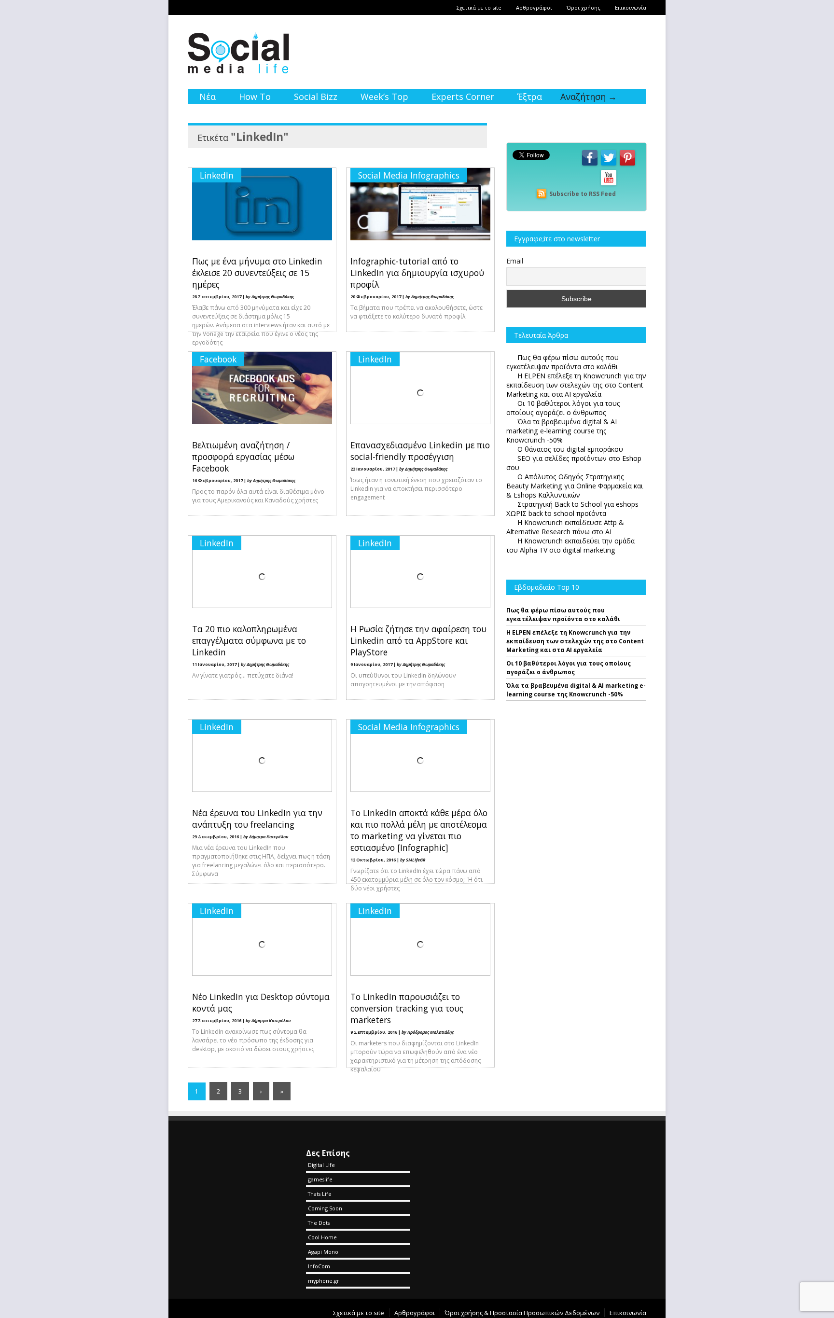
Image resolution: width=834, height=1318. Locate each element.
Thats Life (320, 1193)
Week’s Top (384, 96)
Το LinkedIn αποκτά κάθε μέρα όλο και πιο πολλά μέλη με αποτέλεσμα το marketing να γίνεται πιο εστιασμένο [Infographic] (418, 830)
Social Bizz (315, 96)
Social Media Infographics (408, 175)
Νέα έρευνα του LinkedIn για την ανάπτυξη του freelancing (257, 818)
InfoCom (319, 1266)
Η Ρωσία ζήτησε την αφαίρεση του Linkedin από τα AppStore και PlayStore (418, 640)
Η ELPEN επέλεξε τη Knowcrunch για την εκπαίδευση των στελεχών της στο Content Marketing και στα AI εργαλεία (575, 641)
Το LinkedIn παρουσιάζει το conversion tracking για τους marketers (406, 1008)
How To (255, 96)
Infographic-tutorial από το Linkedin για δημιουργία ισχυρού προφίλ (417, 272)
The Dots (319, 1222)
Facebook (218, 359)
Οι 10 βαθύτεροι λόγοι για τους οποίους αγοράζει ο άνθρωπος (568, 667)
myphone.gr (323, 1280)
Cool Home (322, 1237)
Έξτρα (529, 96)
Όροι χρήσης (583, 7)
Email (514, 260)
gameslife (320, 1179)
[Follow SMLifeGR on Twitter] (608, 164)
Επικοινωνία (630, 7)
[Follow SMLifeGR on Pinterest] (627, 164)
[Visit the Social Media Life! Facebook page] (589, 164)
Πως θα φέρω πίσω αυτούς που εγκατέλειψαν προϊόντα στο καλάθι (563, 614)
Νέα (207, 96)
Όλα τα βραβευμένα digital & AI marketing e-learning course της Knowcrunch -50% (576, 689)
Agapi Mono (323, 1251)
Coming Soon (325, 1208)
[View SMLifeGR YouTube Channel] (608, 184)
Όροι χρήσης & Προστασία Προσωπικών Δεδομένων (522, 1312)
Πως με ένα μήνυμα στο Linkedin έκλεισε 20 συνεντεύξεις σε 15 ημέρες (257, 272)
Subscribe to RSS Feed (582, 193)
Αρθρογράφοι (534, 7)
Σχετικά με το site (479, 7)
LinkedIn (217, 175)
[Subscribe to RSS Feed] (541, 193)
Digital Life (321, 1164)
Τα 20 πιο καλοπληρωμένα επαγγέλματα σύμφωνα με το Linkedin (249, 640)
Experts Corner (462, 96)
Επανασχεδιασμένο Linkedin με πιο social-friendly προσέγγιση (420, 450)
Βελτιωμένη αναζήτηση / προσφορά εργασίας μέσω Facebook (243, 456)
